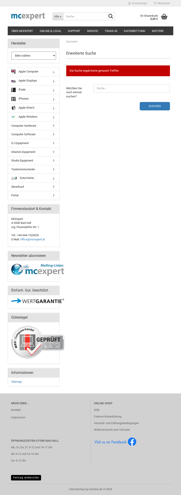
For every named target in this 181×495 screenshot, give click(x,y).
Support (74, 31)
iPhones (23, 98)
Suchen (155, 106)
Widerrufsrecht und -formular (112, 429)
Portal (15, 195)
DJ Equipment (20, 143)
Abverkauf (17, 186)
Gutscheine (26, 178)
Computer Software (23, 134)
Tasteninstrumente (23, 169)
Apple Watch (26, 107)
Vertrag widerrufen (26, 477)
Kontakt (16, 410)
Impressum (18, 417)
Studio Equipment (22, 160)
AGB (96, 410)
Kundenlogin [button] (139, 3)
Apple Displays (27, 80)
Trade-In (111, 31)
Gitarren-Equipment (23, 152)
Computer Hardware (23, 125)
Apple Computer (28, 71)
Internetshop (77, 489)
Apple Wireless (27, 116)
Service (92, 31)
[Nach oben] (168, 488)
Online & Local (50, 31)
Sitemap (16, 381)
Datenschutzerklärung (107, 416)
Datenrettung (134, 31)
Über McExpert (22, 31)
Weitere (158, 31)
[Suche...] (110, 16)
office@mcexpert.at (32, 239)
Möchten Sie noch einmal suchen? (74, 92)
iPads (22, 89)
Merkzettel (163, 3)
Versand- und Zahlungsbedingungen (116, 423)
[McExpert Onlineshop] (28, 16)
